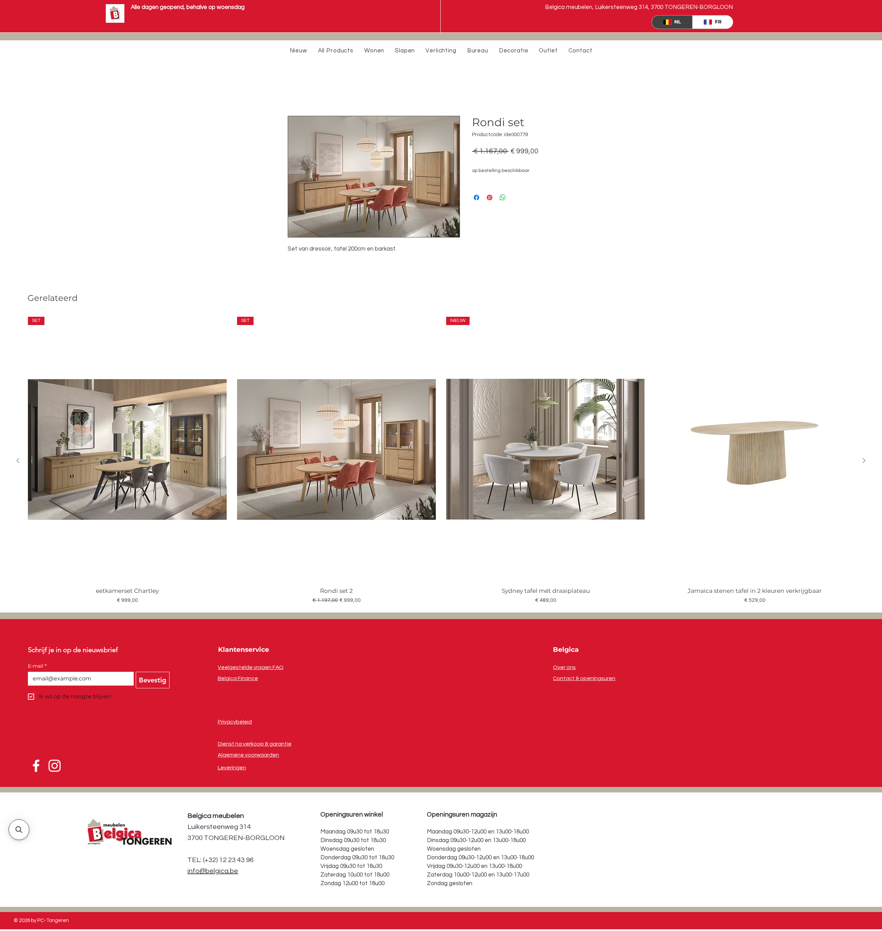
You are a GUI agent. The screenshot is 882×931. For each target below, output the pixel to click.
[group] (441, 461)
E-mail (37, 666)
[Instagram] (53, 766)
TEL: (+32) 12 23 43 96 (220, 860)
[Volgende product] (864, 461)
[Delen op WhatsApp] (503, 198)
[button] (19, 829)
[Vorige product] (18, 461)
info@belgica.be (212, 871)
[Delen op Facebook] (476, 198)
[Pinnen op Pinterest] (489, 198)
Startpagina (303, 91)
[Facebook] (36, 766)
